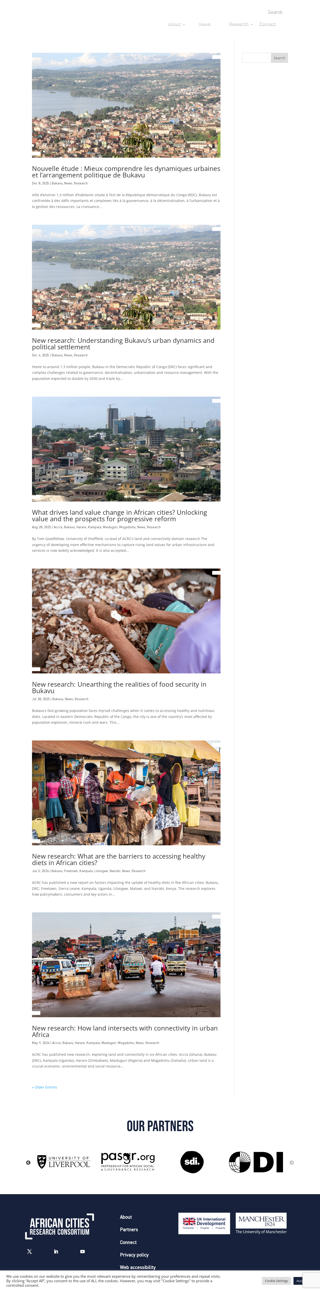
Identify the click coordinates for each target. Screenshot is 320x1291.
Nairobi (115, 871)
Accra (58, 527)
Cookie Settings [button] (276, 1280)
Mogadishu (127, 527)
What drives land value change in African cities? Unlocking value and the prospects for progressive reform (119, 515)
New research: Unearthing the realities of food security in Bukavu (119, 687)
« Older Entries (44, 1087)
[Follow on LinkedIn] (56, 1251)
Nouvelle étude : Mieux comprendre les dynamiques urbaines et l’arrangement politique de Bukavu (126, 171)
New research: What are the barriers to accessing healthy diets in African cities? (118, 859)
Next (291, 1162)
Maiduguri (110, 527)
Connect (267, 24)
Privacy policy (134, 1255)
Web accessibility (138, 1267)
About (174, 24)
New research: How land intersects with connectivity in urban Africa (125, 1031)
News (204, 24)
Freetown (71, 871)
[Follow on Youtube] (82, 1251)
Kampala (94, 527)
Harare (81, 527)
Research (239, 24)
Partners (129, 1229)
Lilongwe (101, 871)
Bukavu (57, 183)
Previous (28, 1162)
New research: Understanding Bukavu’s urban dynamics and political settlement (123, 343)
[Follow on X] (29, 1251)
